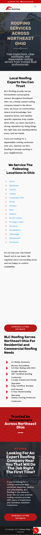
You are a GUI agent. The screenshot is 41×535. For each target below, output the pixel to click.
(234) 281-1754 (14, 2)
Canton (12, 189)
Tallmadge (14, 234)
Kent (11, 210)
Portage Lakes (16, 222)
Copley (12, 193)
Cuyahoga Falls (16, 197)
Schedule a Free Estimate (21, 328)
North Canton (15, 218)
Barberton (14, 185)
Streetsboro (15, 230)
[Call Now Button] (36, 530)
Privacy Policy (25, 529)
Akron (12, 181)
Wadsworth (14, 238)
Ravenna (13, 226)
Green (12, 202)
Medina (12, 214)
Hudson (13, 206)
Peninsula (14, 242)
